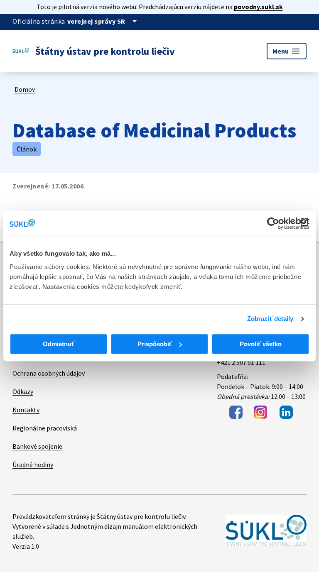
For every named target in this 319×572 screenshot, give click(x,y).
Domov (25, 89)
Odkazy (22, 391)
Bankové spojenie (37, 446)
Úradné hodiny (32, 464)
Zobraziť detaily (270, 318)
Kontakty (25, 410)
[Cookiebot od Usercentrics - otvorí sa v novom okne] (273, 223)
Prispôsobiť (154, 343)
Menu (286, 51)
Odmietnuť (58, 343)
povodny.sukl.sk (258, 6)
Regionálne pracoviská (44, 428)
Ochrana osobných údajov (48, 373)
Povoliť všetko (261, 343)
